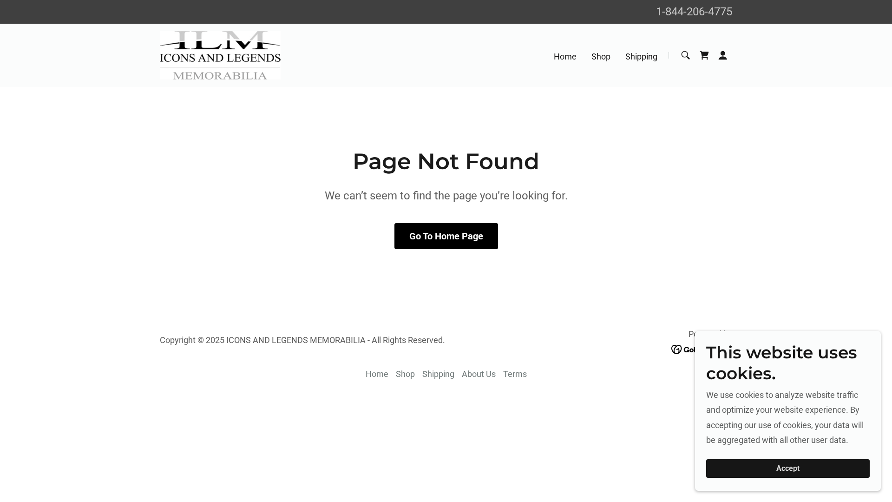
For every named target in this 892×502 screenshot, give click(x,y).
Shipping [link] (641, 56)
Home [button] (377, 374)
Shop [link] (600, 56)
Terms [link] (515, 374)
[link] (220, 54)
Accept (788, 468)
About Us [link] (479, 374)
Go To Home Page (446, 236)
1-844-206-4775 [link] (694, 11)
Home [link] (565, 56)
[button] (723, 55)
